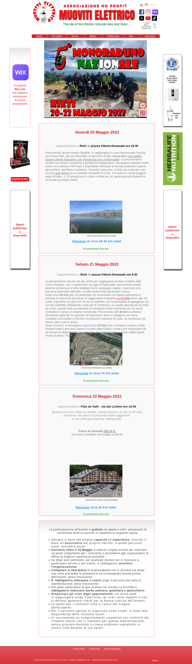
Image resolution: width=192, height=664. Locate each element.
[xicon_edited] (141, 18)
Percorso (79, 241)
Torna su (155, 660)
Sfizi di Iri (110, 431)
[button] (76, 36)
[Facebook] (141, 11)
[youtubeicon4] (148, 18)
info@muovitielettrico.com (79, 660)
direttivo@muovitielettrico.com (105, 660)
